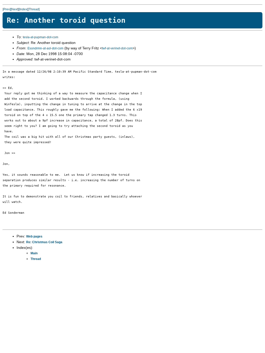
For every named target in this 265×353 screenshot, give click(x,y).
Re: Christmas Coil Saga (44, 242)
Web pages (34, 236)
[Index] (23, 9)
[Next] (15, 9)
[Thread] (34, 9)
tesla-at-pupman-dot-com (40, 37)
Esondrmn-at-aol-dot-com (45, 48)
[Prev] (7, 9)
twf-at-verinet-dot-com (117, 48)
